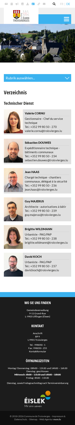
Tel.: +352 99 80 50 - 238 (41, 238)
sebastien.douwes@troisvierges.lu (46, 160)
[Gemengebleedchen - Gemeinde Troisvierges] (22, 4)
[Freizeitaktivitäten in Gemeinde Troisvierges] (12, 4)
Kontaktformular (37, 351)
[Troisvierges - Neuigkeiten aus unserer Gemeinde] (7, 4)
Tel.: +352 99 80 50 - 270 (41, 126)
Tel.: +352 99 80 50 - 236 (41, 185)
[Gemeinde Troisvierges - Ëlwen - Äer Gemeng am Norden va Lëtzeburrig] (39, 4)
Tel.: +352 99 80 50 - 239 (41, 210)
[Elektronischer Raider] (17, 4)
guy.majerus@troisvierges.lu (43, 214)
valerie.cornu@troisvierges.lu (43, 131)
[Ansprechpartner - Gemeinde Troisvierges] (34, 4)
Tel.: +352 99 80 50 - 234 (41, 156)
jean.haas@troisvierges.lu (41, 189)
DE (68, 4)
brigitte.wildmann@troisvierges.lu (46, 242)
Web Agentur (46, 419)
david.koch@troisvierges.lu (42, 270)
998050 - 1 (39, 344)
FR (61, 4)
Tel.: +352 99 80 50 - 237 (41, 266)
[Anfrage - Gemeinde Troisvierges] (28, 4)
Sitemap (33, 419)
